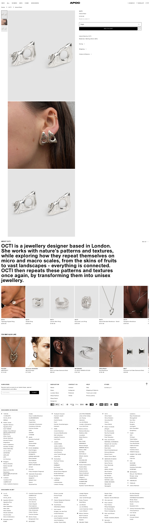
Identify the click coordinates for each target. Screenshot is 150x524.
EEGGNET (32, 521)
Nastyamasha (83, 471)
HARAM (56, 418)
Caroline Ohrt (7, 480)
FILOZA (31, 469)
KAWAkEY (57, 465)
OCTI (9, 7)
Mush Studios (83, 517)
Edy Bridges (33, 450)
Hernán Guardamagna (61, 424)
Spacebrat (108, 484)
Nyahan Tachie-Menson (86, 485)
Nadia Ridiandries (85, 464)
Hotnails (56, 426)
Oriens (107, 422)
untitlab (132, 456)
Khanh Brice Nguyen (60, 471)
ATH (4, 457)
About (52, 387)
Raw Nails (108, 448)
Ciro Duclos (32, 501)
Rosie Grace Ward (110, 456)
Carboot (5, 477)
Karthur (56, 463)
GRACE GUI (32, 480)
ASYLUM (6, 455)
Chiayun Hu (32, 497)
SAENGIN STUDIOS (110, 459)
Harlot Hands (58, 420)
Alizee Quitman (8, 438)
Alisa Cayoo (7, 436)
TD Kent (132, 437)
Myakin (81, 520)
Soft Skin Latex (109, 479)
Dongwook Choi (34, 519)
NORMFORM (83, 481)
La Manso (57, 478)
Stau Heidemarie (135, 416)
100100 (5, 414)
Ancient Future (7, 440)
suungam (133, 426)
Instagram (71, 390)
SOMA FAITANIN (109, 482)
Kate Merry (82, 502)
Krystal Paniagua (59, 475)
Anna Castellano (8, 444)
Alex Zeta (6, 508)
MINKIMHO (82, 443)
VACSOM (132, 463)
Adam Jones (7, 422)
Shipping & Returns (92, 390)
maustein (82, 435)
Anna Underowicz (9, 517)
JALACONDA (58, 444)
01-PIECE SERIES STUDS (82, 370)
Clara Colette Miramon (36, 416)
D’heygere (32, 445)
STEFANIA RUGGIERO (137, 497)
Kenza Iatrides (58, 469)
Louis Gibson (83, 511)
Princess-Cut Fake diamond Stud (134, 370)
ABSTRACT (4, 370)
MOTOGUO (82, 454)
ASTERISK (6, 453)
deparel (31, 441)
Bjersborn (6, 472)
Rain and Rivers (110, 439)
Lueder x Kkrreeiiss (85, 424)
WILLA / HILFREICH (136, 474)
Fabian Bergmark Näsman (62, 500)
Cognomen (32, 422)
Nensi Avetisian (84, 473)
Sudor (131, 504)
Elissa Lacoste (58, 493)
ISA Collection (58, 435)
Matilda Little (83, 433)
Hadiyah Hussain (59, 414)
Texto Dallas (133, 439)
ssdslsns (132, 414)
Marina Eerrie (83, 428)
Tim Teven (133, 512)
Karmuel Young (58, 461)
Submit (34, 392)
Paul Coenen (109, 502)
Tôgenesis (133, 447)
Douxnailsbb (32, 443)
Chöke (31, 414)
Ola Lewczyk (109, 500)
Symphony (133, 430)
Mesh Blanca (83, 437)
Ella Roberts (32, 460)
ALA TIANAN (7, 428)
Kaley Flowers (83, 500)
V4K (131, 461)
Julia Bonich (58, 452)
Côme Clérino (33, 512)
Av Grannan (7, 459)
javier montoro (58, 516)
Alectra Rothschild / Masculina (9, 433)
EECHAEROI (33, 452)
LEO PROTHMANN (85, 414)
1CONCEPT (7, 416)
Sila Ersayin (108, 471)
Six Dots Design (134, 493)
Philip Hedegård (110, 507)
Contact (70, 387)
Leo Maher (82, 504)
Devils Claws (33, 517)
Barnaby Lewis (8, 519)
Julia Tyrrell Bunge (60, 454)
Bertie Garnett (7, 466)
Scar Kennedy (109, 465)
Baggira (6, 461)
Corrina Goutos (33, 428)
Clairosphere (33, 506)
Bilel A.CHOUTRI (8, 470)
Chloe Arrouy (33, 499)
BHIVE (5, 468)
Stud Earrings (30, 370)
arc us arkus (7, 451)
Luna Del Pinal (83, 426)
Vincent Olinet (134, 517)
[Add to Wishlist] (139, 28)
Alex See (6, 504)
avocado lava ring (81, 321)
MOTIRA (81, 452)
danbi (30, 437)
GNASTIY (31, 478)
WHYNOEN (133, 472)
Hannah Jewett (58, 416)
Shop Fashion (55, 395)
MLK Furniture (83, 515)
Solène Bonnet (134, 495)
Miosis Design (83, 445)
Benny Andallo (8, 463)
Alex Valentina (7, 506)
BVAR (5, 521)
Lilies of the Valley (85, 416)
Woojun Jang (134, 476)
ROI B (106, 515)
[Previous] (2, 302)
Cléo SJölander (33, 510)
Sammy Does (109, 461)
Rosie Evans (108, 454)
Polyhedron (108, 435)
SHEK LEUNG (109, 469)
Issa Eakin (57, 439)
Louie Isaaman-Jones (86, 509)
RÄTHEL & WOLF (110, 446)
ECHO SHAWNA (34, 448)
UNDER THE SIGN (135, 454)
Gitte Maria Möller (59, 507)
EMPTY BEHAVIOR (34, 464)
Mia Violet (82, 441)
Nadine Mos (83, 467)
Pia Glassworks (109, 431)
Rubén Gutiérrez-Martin (112, 517)
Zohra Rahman (134, 485)
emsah (31, 467)
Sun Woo (132, 420)
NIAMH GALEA (83, 475)
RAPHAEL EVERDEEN (111, 442)
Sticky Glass (133, 499)
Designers (54, 401)
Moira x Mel (82, 449)
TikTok (70, 395)
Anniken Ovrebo (8, 446)
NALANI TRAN (83, 522)
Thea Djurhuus (134, 510)
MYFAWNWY (83, 462)
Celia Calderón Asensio (10, 484)
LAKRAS (56, 480)
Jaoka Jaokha (58, 446)
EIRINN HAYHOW (34, 456)
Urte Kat (132, 458)
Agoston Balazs (8, 424)
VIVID (131, 519)
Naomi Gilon (83, 469)
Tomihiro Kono (134, 449)
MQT (80, 458)
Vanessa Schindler (135, 467)
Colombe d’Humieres (35, 424)
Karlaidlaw (57, 459)
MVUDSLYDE (83, 460)
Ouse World (108, 424)
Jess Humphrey (59, 520)
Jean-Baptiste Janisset (61, 518)
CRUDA (31, 432)
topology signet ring (8, 321)
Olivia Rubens (109, 418)
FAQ (87, 387)
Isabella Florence (59, 437)
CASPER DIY (7, 482)
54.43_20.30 (7, 418)
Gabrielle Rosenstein (35, 474)
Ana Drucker (7, 515)
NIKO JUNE (108, 495)
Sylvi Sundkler (134, 428)
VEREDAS (133, 469)
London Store (55, 393)
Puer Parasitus (109, 437)
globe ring (29, 321)
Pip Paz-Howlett (109, 433)
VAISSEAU (133, 465)
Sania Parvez (109, 463)
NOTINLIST (82, 483)
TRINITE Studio (134, 452)
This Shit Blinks (134, 443)
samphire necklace (130, 321)
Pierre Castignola (110, 511)
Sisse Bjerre (108, 473)
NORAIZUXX (83, 479)
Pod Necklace (103, 370)
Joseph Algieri (83, 493)
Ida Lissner (57, 509)
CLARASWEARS (34, 418)
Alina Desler (7, 510)
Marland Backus (84, 431)
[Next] (23, 302)
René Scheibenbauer (111, 450)
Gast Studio (57, 504)
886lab (5, 420)
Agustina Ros (7, 426)
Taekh (131, 433)
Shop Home (54, 398)
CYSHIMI (31, 434)
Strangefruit (133, 418)
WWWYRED (133, 478)
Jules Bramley (58, 450)
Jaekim (56, 442)
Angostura (6, 442)
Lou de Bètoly (83, 422)
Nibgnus (81, 477)
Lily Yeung (82, 418)
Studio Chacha (134, 501)
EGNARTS (32, 454)
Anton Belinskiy (8, 448)
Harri (55, 422)
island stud (18, 7)
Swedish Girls (134, 506)
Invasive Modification (60, 433)
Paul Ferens (108, 504)
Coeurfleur (32, 420)
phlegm (107, 428)
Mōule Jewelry (83, 456)
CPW (30, 430)
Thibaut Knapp (134, 441)
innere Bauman (59, 431)
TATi (131, 435)
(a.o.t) (5, 493)
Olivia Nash (108, 416)
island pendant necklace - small (109, 321)
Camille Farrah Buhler (35, 493)
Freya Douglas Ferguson (36, 471)
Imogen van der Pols (60, 511)
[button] (3, 3)
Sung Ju (132, 422)
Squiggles (108, 486)
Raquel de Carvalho (111, 444)
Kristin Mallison (58, 473)
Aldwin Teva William (9, 431)
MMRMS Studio (84, 447)
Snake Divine (109, 477)
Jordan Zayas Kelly (60, 522)
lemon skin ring (55, 321)
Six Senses (108, 475)
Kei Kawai (57, 467)
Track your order (91, 393)
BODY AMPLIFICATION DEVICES (10, 474)
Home (3, 7)
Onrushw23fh (109, 420)
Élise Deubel (33, 458)
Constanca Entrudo (35, 426)
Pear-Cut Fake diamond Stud (59, 370)
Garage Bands (33, 476)
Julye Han (57, 456)
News (52, 390)
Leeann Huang (58, 484)
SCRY (106, 467)
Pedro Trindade (109, 426)
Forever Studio (58, 502)
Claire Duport (33, 504)
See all (144, 241)
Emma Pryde (33, 462)
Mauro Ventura (83, 513)
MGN (80, 439)
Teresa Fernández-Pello (137, 508)
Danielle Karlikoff (34, 439)
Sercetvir (107, 520)
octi (81, 11)
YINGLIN (132, 483)
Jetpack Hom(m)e (59, 448)
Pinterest (71, 393)
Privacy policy (90, 395)
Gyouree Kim (33, 484)
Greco (31, 482)
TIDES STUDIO (134, 445)
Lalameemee (58, 482)
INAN (55, 428)
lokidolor (82, 420)
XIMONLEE (133, 480)
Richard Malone (109, 452)
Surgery (132, 424)
